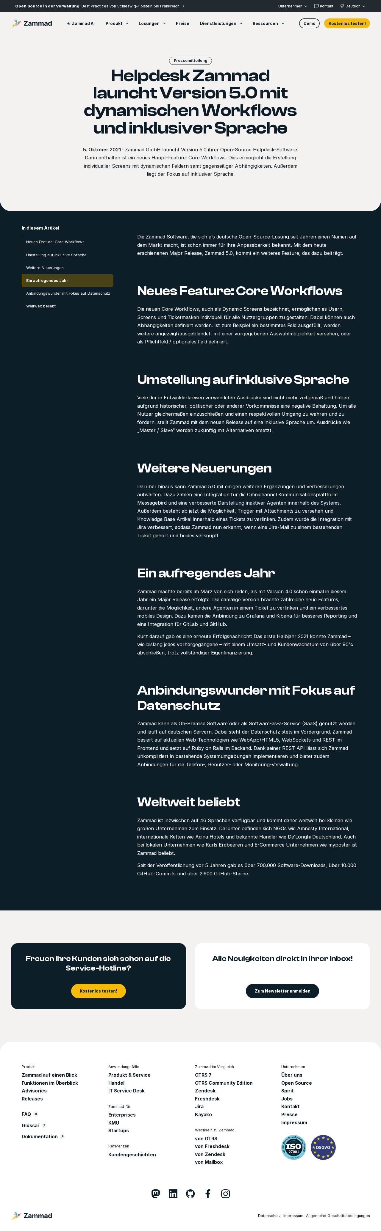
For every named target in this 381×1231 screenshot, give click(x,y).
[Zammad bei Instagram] (225, 1193)
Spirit (287, 1091)
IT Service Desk (126, 1091)
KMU (113, 1123)
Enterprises (122, 1115)
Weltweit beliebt (41, 306)
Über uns (291, 1075)
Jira (199, 1106)
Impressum (294, 1122)
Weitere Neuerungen (45, 267)
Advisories (34, 1091)
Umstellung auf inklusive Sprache (56, 254)
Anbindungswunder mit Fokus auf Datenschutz (68, 293)
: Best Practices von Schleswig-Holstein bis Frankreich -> (99, 6)
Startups (118, 1130)
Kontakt (290, 1106)
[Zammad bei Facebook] (208, 1193)
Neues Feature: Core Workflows (55, 242)
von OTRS (206, 1138)
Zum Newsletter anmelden (282, 991)
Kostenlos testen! (347, 23)
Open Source (296, 1083)
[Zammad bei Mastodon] (155, 1193)
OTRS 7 (203, 1075)
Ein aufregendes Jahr (47, 280)
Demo (310, 23)
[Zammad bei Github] (190, 1193)
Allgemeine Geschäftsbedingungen (338, 1215)
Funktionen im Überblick (50, 1083)
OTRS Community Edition (224, 1083)
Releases (32, 1099)
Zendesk (205, 1091)
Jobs (287, 1099)
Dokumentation (40, 1136)
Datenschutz (269, 1215)
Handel (116, 1083)
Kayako (203, 1114)
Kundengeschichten (132, 1155)
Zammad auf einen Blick (49, 1075)
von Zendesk (210, 1154)
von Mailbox (209, 1162)
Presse (289, 1114)
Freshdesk (207, 1099)
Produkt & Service (129, 1075)
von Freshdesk (212, 1146)
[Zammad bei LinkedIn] (173, 1193)
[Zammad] (31, 23)
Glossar (31, 1125)
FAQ (26, 1114)
